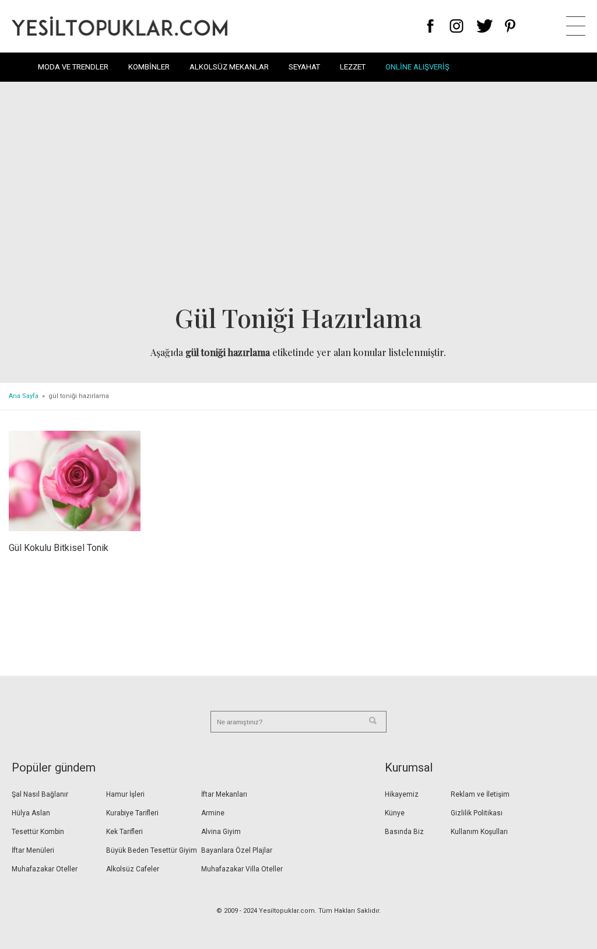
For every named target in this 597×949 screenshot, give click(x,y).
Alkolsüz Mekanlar (229, 66)
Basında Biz (404, 832)
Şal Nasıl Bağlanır (40, 794)
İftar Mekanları (224, 794)
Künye (395, 813)
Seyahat (304, 66)
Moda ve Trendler (73, 66)
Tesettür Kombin (38, 832)
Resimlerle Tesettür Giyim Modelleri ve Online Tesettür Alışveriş (119, 26)
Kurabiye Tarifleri (132, 813)
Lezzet (353, 66)
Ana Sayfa (23, 396)
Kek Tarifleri (124, 832)
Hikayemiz (402, 794)
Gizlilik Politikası (477, 813)
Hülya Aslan (31, 813)
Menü (575, 26)
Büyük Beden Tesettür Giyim (151, 850)
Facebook (430, 26)
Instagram (456, 26)
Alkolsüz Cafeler (132, 869)
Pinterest (510, 26)
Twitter (484, 26)
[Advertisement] (298, 196)
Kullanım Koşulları (479, 832)
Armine (212, 813)
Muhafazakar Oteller (45, 869)
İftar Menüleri (33, 850)
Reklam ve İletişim (480, 794)
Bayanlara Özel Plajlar (236, 850)
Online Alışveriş (417, 66)
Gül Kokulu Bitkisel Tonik (58, 547)
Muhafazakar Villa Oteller (242, 869)
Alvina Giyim (221, 832)
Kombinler (149, 66)
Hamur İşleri (125, 794)
